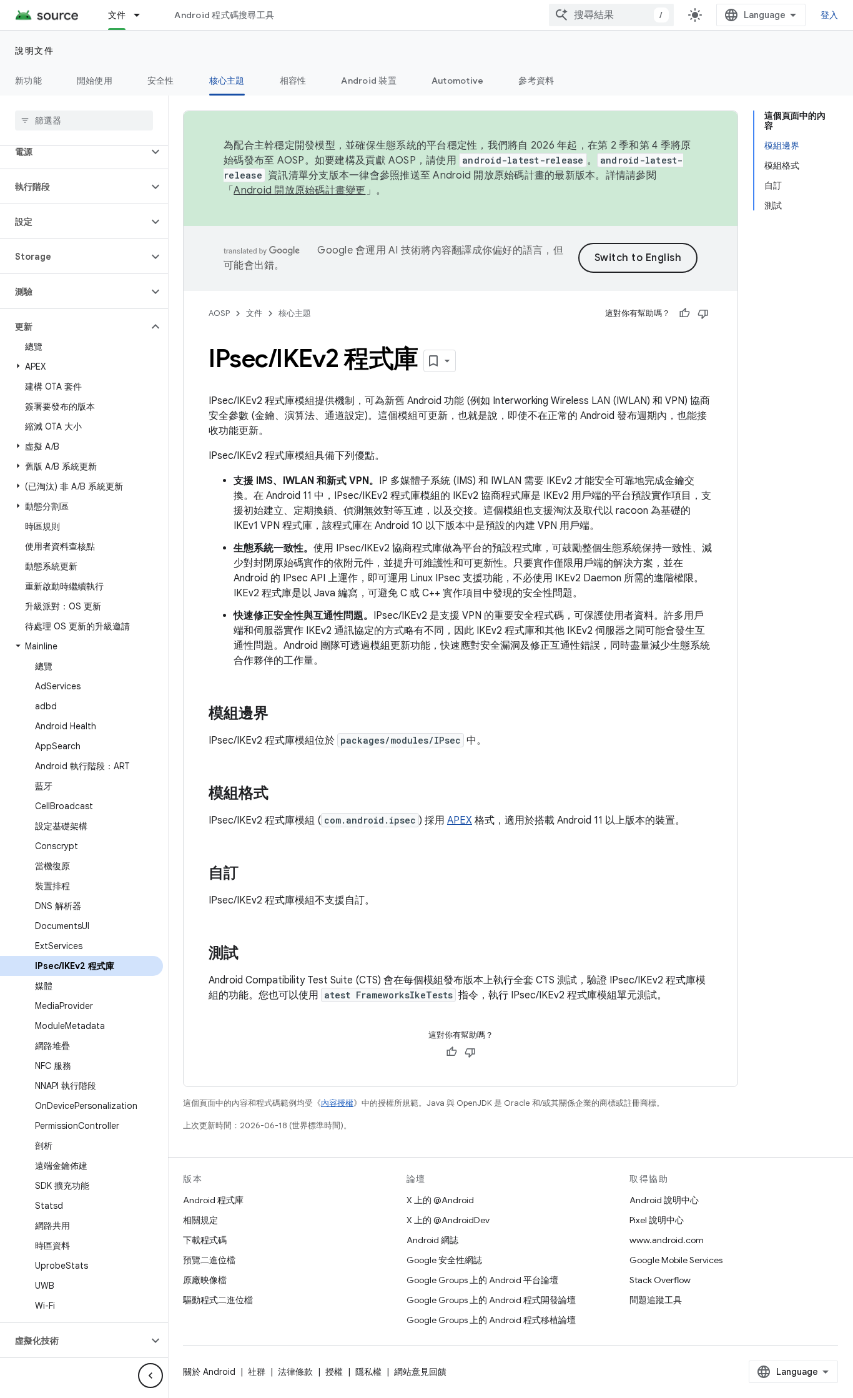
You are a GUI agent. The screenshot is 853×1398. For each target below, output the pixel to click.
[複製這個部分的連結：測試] (251, 954)
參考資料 (536, 80)
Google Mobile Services (675, 1260)
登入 (830, 15)
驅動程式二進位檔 (218, 1300)
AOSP (219, 313)
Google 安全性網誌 (444, 1260)
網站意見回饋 (420, 1372)
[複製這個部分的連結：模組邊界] (281, 714)
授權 (334, 1372)
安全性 (160, 80)
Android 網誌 (432, 1240)
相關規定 (200, 1220)
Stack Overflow (660, 1280)
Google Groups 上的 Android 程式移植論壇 (491, 1320)
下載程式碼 (205, 1240)
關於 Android (209, 1372)
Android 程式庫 (213, 1200)
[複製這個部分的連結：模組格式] (281, 794)
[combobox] (611, 15)
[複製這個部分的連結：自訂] (251, 874)
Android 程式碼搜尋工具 (224, 15)
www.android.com (666, 1240)
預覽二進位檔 (209, 1260)
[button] (74, 152)
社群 (256, 1372)
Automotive (457, 80)
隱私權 (368, 1372)
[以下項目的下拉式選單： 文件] (142, 15)
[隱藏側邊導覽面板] (150, 1375)
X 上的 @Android (440, 1200)
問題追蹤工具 (655, 1300)
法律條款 (295, 1372)
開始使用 (94, 80)
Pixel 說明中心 (656, 1220)
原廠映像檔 (205, 1280)
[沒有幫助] (703, 313)
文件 (117, 15)
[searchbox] (84, 120)
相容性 (293, 80)
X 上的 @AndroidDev (448, 1220)
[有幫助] (684, 313)
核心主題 (227, 80)
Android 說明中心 (664, 1200)
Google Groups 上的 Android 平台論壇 (482, 1280)
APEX (459, 820)
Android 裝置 (369, 80)
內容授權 (337, 1103)
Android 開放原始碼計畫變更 (299, 190)
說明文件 (34, 50)
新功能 (28, 80)
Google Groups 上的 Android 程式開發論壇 (491, 1300)
